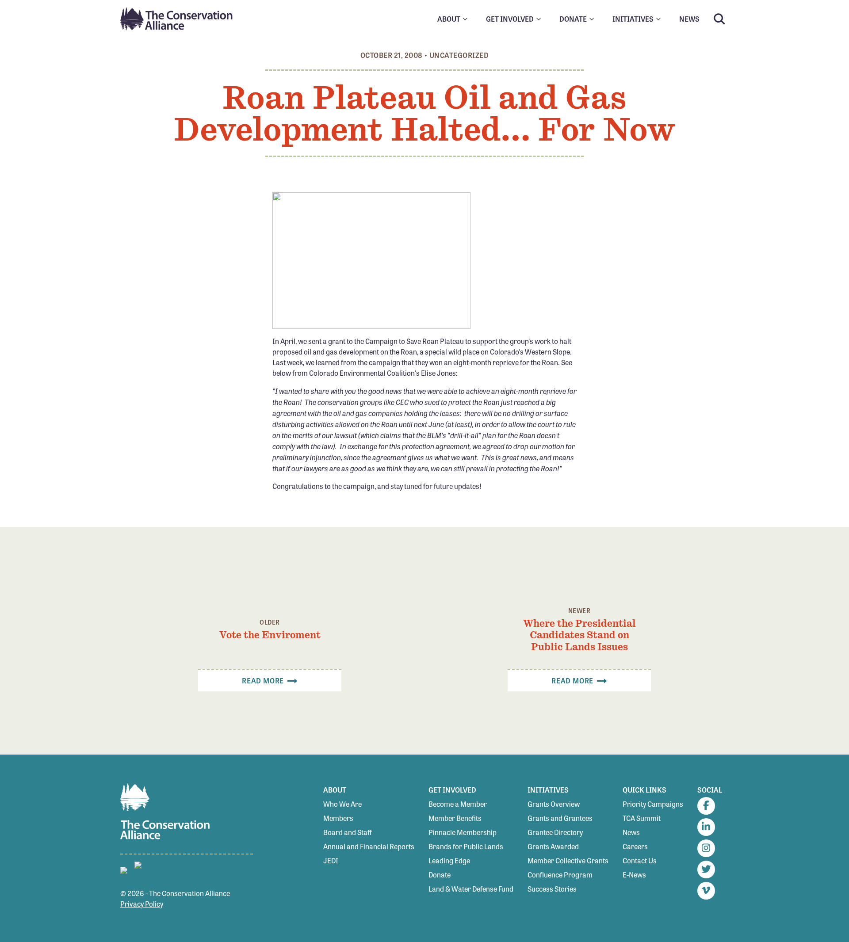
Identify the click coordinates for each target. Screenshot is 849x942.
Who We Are (342, 804)
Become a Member (457, 804)
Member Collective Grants (568, 860)
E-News (634, 875)
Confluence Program (560, 875)
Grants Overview (554, 804)
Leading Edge (449, 860)
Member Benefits (455, 818)
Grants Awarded (553, 846)
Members (338, 818)
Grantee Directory (555, 832)
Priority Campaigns (653, 804)
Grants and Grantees (560, 818)
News (631, 832)
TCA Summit (642, 818)
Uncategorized (459, 55)
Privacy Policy (141, 904)
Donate (439, 875)
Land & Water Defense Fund (470, 889)
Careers (635, 846)
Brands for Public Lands (465, 846)
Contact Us (640, 860)
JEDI (330, 860)
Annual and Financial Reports (368, 846)
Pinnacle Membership (462, 832)
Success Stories (552, 889)
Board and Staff (347, 832)
